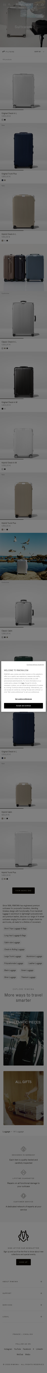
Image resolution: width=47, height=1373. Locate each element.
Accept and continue (23, 706)
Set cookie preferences (23, 699)
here (22, 683)
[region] (23, 686)
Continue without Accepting (35, 664)
